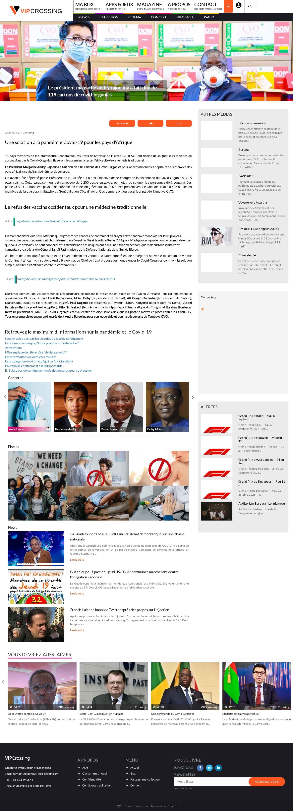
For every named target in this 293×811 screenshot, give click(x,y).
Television (109, 17)
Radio (209, 17)
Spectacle (185, 17)
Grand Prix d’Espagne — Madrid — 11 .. (261, 439)
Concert (159, 17)
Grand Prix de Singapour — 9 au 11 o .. (261, 483)
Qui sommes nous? (94, 773)
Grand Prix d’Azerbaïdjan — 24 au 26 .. (261, 461)
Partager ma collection (145, 779)
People (84, 17)
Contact (135, 785)
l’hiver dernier (247, 255)
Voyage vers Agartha (252, 202)
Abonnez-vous (267, 781)
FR (250, 6)
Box (133, 773)
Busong (243, 149)
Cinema (134, 17)
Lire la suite (77, 559)
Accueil (134, 767)
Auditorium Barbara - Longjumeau (261, 503)
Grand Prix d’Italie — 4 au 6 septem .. (256, 417)
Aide (85, 767)
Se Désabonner (183, 788)
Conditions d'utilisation (96, 785)
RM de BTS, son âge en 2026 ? (258, 228)
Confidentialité (91, 779)
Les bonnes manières (252, 123)
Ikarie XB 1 (246, 176)
